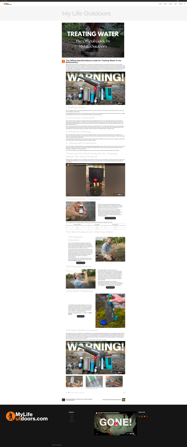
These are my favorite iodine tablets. (106, 204)
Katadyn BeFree (81, 266)
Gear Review (76, 392)
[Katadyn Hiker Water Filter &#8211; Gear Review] (75, 381)
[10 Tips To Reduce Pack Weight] (115, 381)
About (72, 416)
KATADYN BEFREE (110, 287)
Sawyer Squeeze (75, 238)
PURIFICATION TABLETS (110, 218)
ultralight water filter (86, 243)
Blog (72, 418)
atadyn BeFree (104, 270)
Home (72, 414)
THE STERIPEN (80, 316)
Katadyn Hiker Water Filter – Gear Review (73, 387)
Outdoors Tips (81, 392)
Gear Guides (71, 392)
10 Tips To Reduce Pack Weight (111, 387)
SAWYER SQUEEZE (80, 262)
